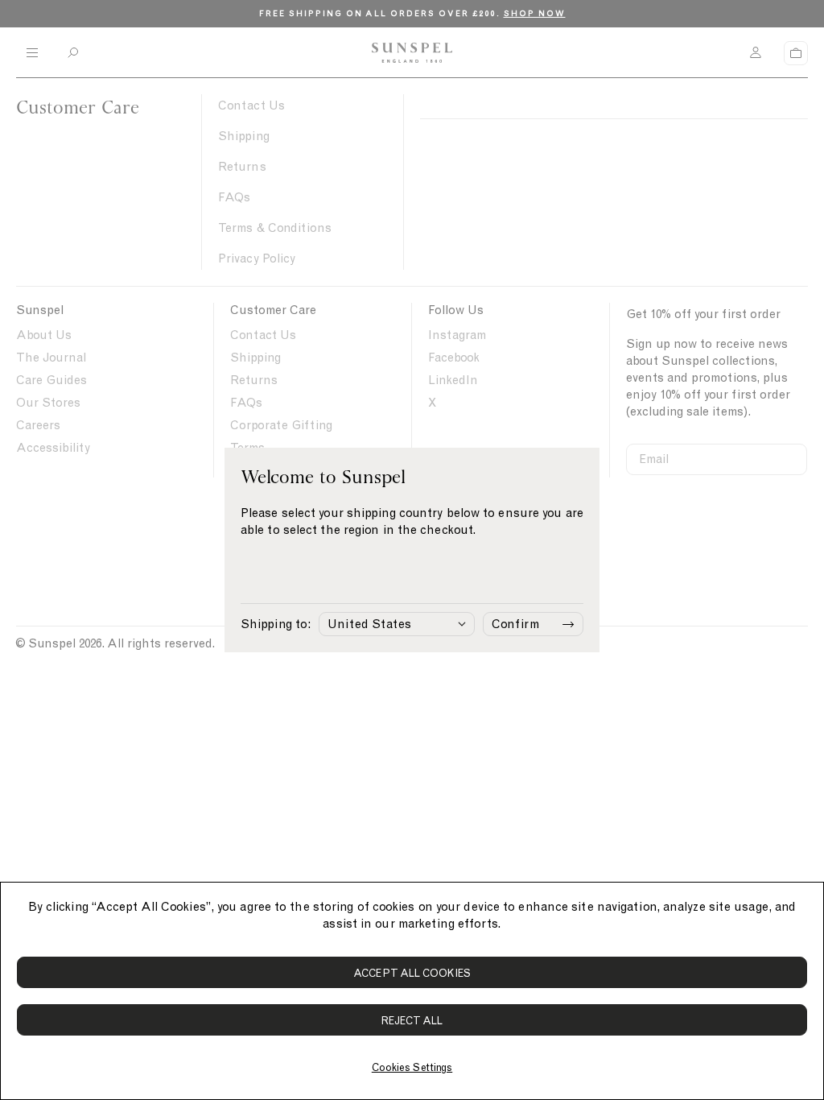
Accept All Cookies (412, 973)
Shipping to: (276, 624)
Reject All (412, 1021)
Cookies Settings (412, 1067)
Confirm (515, 624)
